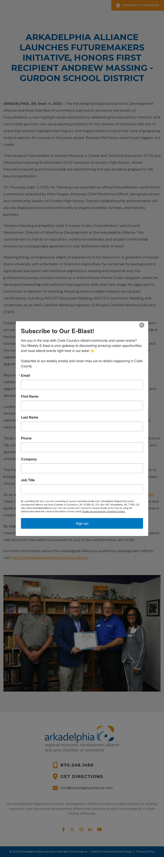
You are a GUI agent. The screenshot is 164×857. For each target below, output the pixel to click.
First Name (29, 396)
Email (25, 375)
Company (29, 459)
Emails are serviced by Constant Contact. (103, 511)
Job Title (28, 480)
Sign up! (82, 523)
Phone (26, 438)
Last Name (29, 417)
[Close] (144, 325)
